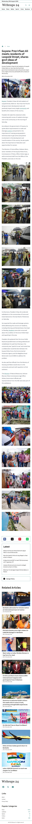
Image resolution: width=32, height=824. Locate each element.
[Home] (2, 46)
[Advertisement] (16, 27)
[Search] (26, 5)
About (3, 797)
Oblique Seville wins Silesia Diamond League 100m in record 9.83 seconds (14, 551)
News (7, 9)
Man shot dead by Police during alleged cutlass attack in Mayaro (15, 556)
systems (9, 131)
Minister (6, 373)
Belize (12, 9)
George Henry (10, 579)
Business (27, 9)
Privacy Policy (5, 801)
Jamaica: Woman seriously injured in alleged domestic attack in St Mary (14, 566)
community (23, 108)
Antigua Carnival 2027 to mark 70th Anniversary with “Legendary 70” (15, 561)
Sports (17, 9)
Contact (3, 799)
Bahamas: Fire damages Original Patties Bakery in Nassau (16, 570)
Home (3, 9)
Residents (12, 330)
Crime (22, 9)
